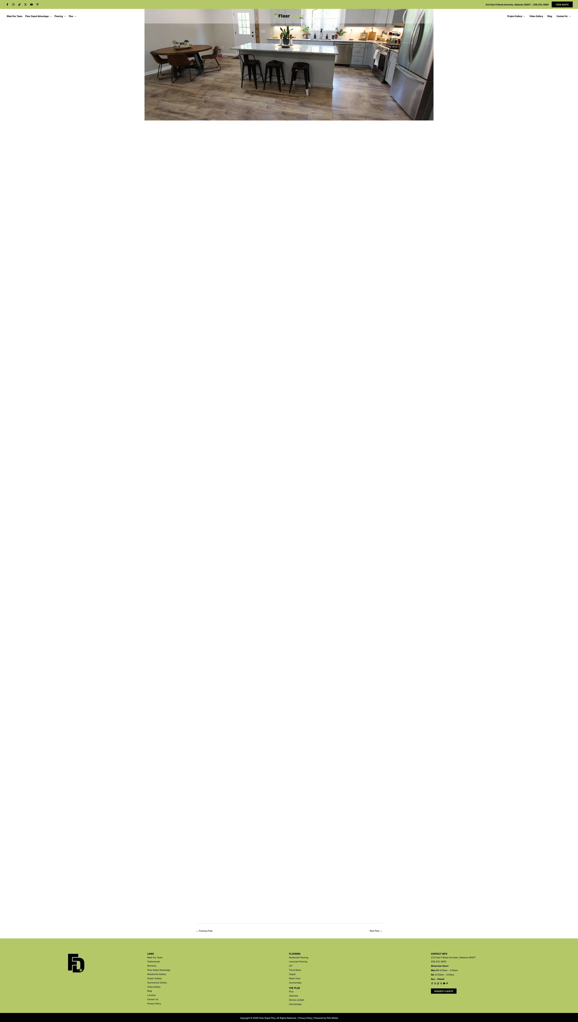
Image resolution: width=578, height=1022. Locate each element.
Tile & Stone (295, 969)
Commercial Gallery (157, 982)
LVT (291, 965)
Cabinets (293, 995)
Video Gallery (153, 986)
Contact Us (152, 999)
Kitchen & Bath (296, 999)
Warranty (151, 965)
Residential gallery (156, 974)
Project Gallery (154, 978)
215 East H (437, 957)
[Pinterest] (37, 4)
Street (446, 957)
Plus (291, 991)
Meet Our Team (155, 957)
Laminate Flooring (298, 961)
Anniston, (454, 957)
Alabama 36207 (467, 957)
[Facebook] (7, 4)
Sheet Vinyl (294, 978)
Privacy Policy (154, 1003)
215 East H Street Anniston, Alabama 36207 (508, 4)
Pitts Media (332, 1017)
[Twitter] (25, 4)
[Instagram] (13, 4)
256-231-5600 (541, 4)
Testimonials (153, 961)
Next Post (376, 930)
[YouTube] (31, 4)
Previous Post (204, 930)
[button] (562, 4)
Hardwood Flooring (298, 957)
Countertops (295, 982)
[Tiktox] (19, 4)
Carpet (292, 974)
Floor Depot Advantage (158, 969)
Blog (149, 990)
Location (151, 995)
